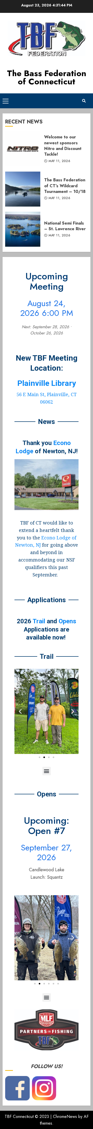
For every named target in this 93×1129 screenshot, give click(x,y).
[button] (20, 711)
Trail (39, 621)
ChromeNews (65, 1116)
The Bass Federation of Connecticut (46, 77)
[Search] (84, 101)
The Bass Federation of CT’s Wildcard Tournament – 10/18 (22, 189)
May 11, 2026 (59, 161)
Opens (67, 621)
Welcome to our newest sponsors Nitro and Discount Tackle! (22, 148)
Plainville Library (46, 383)
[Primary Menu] (6, 101)
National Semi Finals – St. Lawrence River (22, 229)
